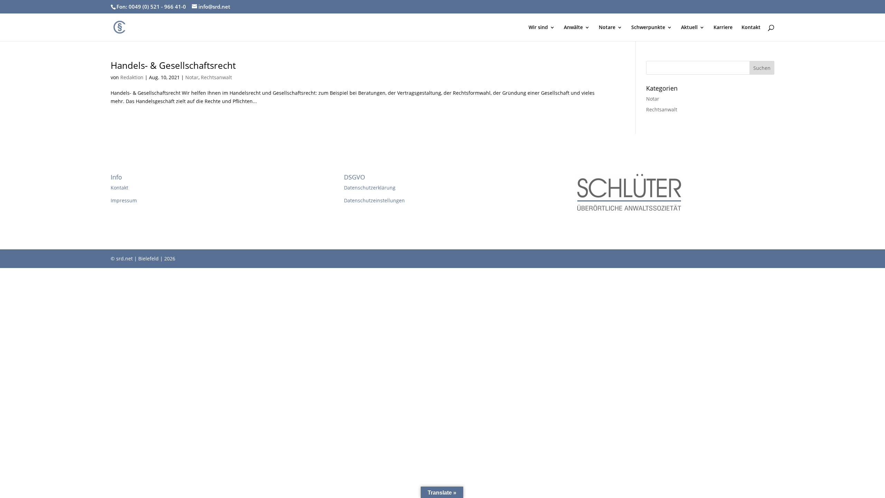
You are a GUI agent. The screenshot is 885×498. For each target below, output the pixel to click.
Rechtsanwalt (216, 77)
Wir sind (538, 27)
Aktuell (689, 27)
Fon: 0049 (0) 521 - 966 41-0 (151, 6)
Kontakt (751, 27)
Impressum (124, 200)
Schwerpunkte (648, 27)
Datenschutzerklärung (369, 187)
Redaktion (131, 77)
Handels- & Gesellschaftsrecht (173, 65)
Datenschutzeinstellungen (374, 200)
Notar (191, 77)
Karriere (723, 27)
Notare (607, 27)
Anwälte (573, 27)
